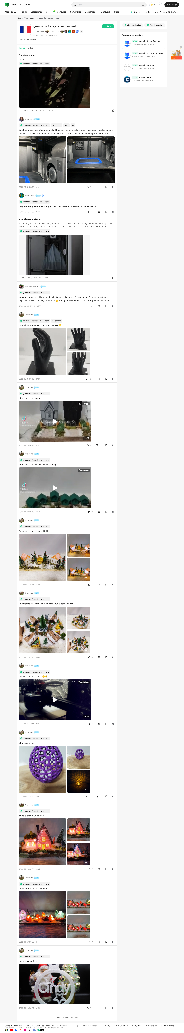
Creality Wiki (136, 1026)
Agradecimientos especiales (86, 1026)
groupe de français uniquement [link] (50, 18)
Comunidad (75, 12)
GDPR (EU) (29, 1026)
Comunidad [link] (29, 18)
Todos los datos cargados (67, 1017)
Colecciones (36, 12)
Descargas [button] (90, 12)
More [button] (116, 12)
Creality (107, 1026)
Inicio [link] (19, 18)
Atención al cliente (151, 1026)
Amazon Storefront (120, 1026)
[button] (173, 12)
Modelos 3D (11, 12)
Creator (49, 12)
